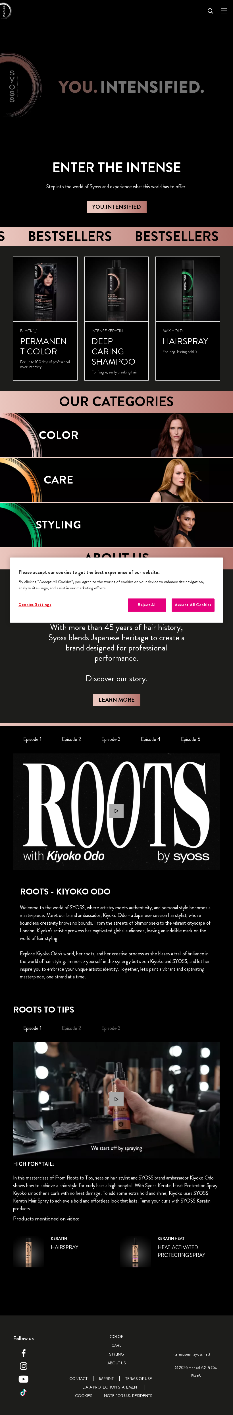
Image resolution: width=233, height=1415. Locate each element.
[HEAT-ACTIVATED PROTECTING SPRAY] (170, 1255)
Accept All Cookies (193, 605)
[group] (116, 319)
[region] (116, 590)
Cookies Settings (34, 605)
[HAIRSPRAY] (188, 318)
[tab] (32, 739)
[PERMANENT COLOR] (45, 318)
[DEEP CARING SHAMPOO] (117, 318)
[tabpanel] (116, 812)
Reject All (147, 605)
